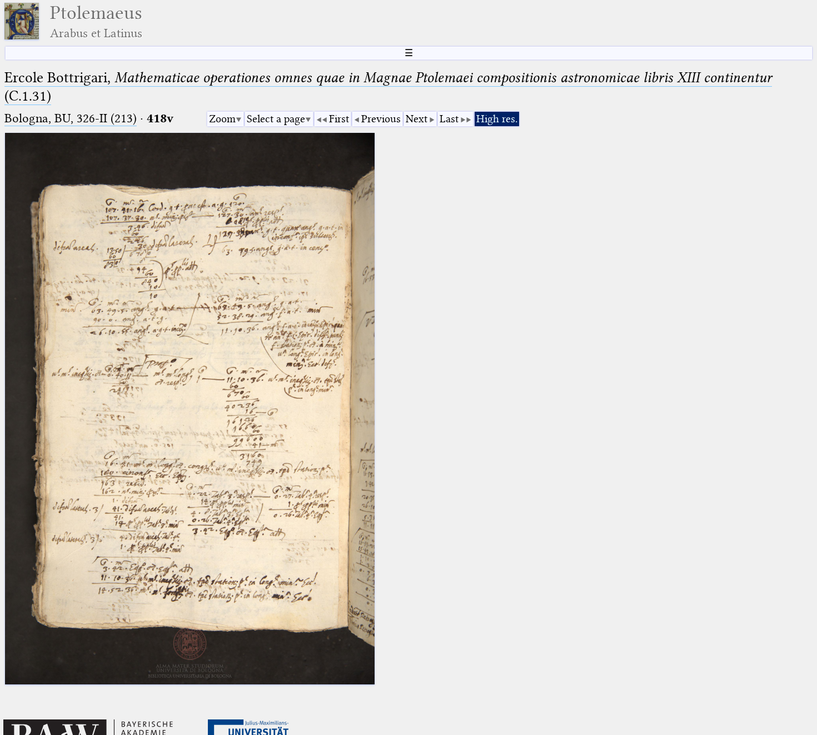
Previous (381, 118)
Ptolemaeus (96, 21)
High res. (496, 118)
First (339, 118)
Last (449, 118)
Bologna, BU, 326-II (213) (70, 118)
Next (416, 118)
